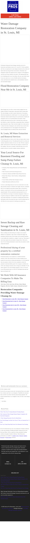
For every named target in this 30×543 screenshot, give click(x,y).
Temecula (21, 435)
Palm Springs (8, 437)
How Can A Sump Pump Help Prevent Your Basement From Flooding (14, 424)
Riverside (2, 437)
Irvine (17, 435)
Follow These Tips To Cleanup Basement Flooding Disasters (12, 411)
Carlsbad (14, 435)
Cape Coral (8, 496)
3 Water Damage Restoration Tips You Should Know (10, 418)
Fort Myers (13, 496)
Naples (6, 498)
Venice (21, 496)
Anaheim (25, 435)
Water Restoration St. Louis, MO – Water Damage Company (15, 299)
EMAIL (7, 461)
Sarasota (18, 496)
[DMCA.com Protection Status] (15, 517)
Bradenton (3, 496)
